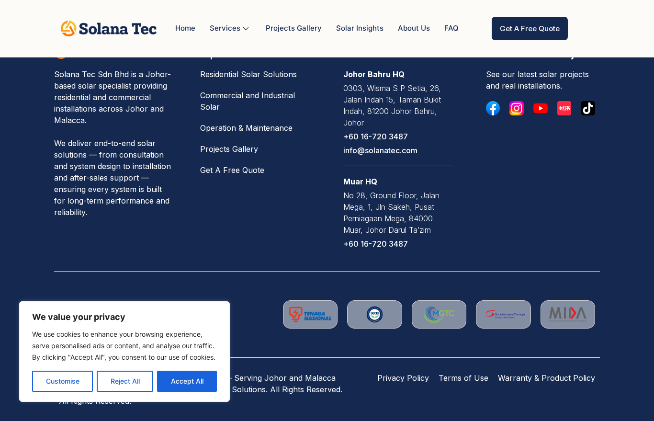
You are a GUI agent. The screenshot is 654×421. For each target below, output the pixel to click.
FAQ (451, 28)
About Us (414, 28)
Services (225, 28)
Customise (62, 381)
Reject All (125, 381)
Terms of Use (463, 378)
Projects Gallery (294, 28)
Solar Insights (359, 28)
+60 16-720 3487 (375, 136)
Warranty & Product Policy (546, 378)
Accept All (187, 381)
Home (185, 28)
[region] (124, 351)
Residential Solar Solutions (248, 74)
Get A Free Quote (232, 170)
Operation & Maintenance (246, 128)
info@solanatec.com (380, 150)
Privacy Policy (403, 378)
